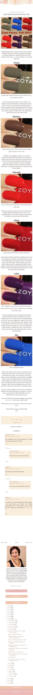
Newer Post (4, 542)
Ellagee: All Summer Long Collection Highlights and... (17, 645)
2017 (9, 614)
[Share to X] (12, 419)
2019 (9, 610)
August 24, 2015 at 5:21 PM (16, 452)
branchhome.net (27, 507)
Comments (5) (16, 422)
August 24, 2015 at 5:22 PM (16, 483)
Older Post (29, 542)
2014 (9, 678)
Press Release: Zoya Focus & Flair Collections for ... (16, 660)
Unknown (8, 467)
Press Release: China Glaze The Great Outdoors (17, 649)
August (11, 629)
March (11, 671)
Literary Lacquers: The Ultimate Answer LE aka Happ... (16, 637)
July (10, 663)
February (12, 674)
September (12, 627)
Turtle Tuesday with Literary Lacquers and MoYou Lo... (17, 654)
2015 (9, 618)
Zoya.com (9, 400)
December (12, 620)
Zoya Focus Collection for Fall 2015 (17, 639)
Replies (9, 448)
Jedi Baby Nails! (12, 657)
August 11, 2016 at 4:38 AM (12, 499)
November (12, 622)
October (11, 625)
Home (16, 542)
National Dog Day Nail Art (14, 634)
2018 (9, 612)
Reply (6, 444)
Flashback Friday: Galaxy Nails (15, 652)
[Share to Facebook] (14, 419)
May (10, 667)
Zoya (14, 57)
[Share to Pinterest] (16, 419)
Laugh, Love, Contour (10, 691)
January (11, 676)
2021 (9, 605)
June (10, 665)
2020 (9, 608)
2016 (9, 616)
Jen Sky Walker (14, 451)
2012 (9, 683)
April (10, 669)
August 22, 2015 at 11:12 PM (12, 468)
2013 (9, 681)
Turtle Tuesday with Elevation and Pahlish (16, 642)
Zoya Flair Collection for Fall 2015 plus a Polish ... (16, 631)
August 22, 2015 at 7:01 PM (12, 436)
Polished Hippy (10, 434)
